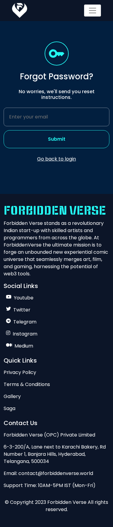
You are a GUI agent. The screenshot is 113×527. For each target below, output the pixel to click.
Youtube (23, 297)
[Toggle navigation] (92, 11)
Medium (23, 345)
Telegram (24, 321)
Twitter (21, 309)
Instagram (25, 333)
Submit (56, 139)
